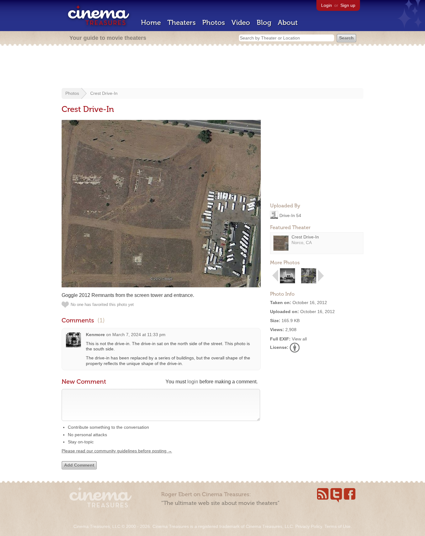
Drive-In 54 (290, 215)
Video (240, 22)
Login (326, 5)
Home (151, 22)
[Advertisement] (212, 67)
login (192, 381)
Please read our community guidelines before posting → (117, 450)
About (288, 22)
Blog (264, 22)
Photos (213, 22)
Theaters (181, 22)
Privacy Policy (308, 526)
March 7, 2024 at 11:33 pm (139, 334)
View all (299, 338)
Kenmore (95, 334)
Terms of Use (338, 526)
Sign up (347, 5)
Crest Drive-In (104, 93)
